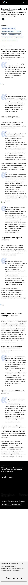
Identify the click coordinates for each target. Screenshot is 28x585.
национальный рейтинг (7, 37)
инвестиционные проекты (8, 28)
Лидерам (4, 34)
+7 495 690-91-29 (8, 570)
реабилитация (5, 504)
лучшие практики (13, 501)
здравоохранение (16, 504)
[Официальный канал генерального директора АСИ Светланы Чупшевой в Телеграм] (21, 578)
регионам (19, 31)
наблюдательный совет (14, 34)
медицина (22, 501)
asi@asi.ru (18, 570)
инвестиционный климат (8, 31)
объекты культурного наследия (9, 40)
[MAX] (8, 578)
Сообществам (19, 37)
